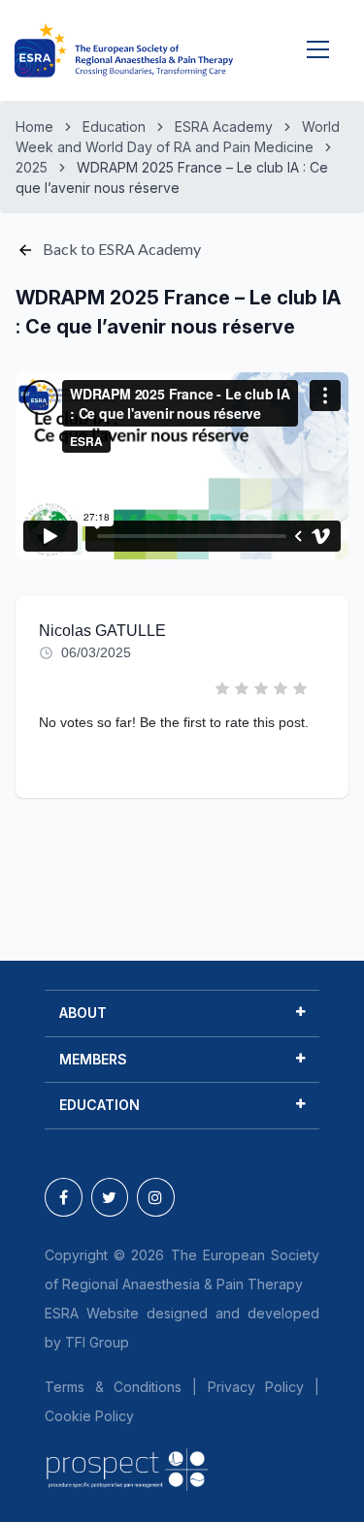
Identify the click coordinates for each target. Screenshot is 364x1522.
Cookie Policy (89, 1416)
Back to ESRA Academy (120, 249)
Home (34, 126)
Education (114, 126)
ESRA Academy (224, 126)
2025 (32, 167)
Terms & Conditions (113, 1387)
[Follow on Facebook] (64, 1197)
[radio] (223, 690)
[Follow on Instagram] (156, 1197)
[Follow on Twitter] (110, 1197)
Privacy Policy (256, 1387)
